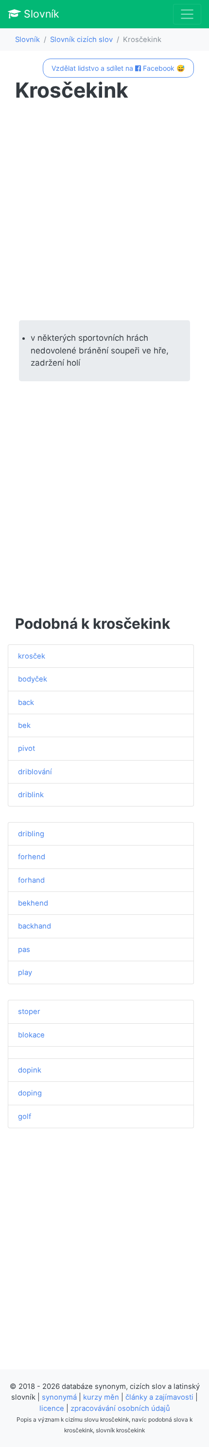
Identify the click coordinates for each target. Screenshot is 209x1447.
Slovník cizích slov (81, 39)
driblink (31, 794)
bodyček (32, 679)
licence (51, 1408)
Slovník (40, 13)
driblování (35, 771)
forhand (31, 880)
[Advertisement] (104, 211)
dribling (31, 833)
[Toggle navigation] (187, 14)
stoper (29, 1011)
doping (30, 1093)
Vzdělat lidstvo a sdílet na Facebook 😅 (118, 68)
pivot (26, 748)
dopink (29, 1070)
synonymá (59, 1397)
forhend (31, 856)
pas (24, 949)
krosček (31, 656)
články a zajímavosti (159, 1397)
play (25, 972)
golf (24, 1116)
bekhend (33, 903)
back (26, 702)
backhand (34, 926)
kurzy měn (101, 1397)
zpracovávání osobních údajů (120, 1408)
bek (24, 725)
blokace (31, 1035)
